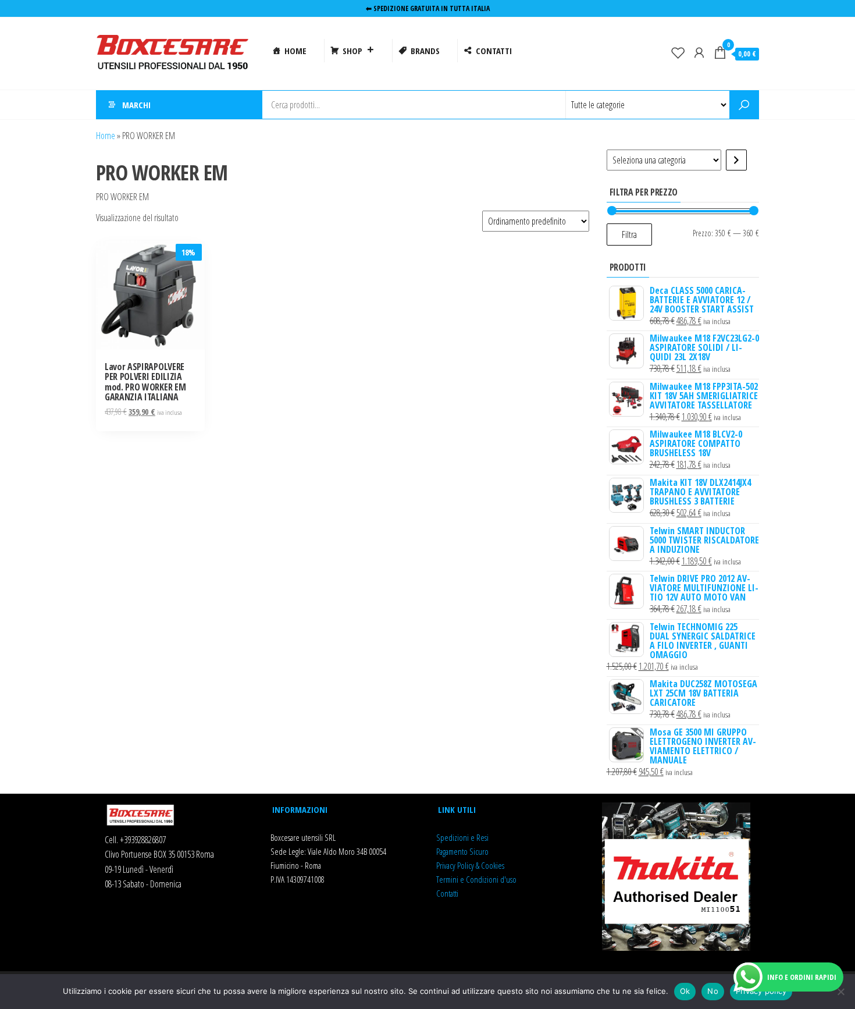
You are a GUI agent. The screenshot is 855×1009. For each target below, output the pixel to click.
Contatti (447, 893)
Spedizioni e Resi (462, 837)
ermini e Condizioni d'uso (477, 879)
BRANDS (425, 50)
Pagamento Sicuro (462, 851)
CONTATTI (494, 50)
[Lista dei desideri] (678, 52)
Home (105, 135)
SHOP (352, 50)
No (712, 991)
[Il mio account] (699, 52)
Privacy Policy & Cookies (470, 865)
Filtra (629, 234)
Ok (685, 991)
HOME (295, 50)
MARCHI (136, 105)
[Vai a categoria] (736, 160)
